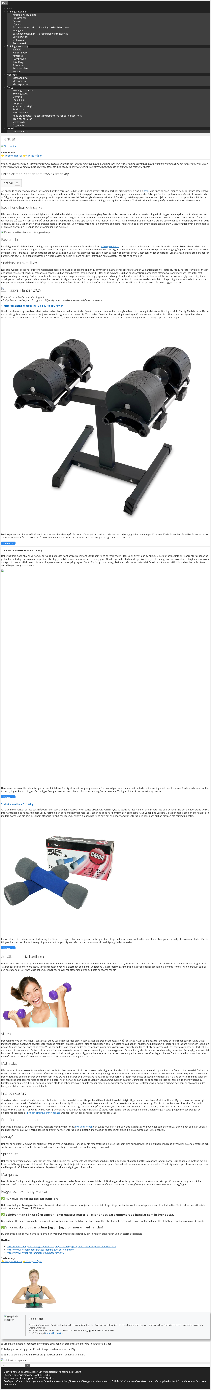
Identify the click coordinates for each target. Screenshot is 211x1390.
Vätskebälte (19, 122)
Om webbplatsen (47, 1371)
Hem (9, 8)
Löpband (17, 24)
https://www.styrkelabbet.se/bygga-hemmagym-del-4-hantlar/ (40, 1249)
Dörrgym (17, 96)
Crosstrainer (19, 17)
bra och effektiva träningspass (43, 1112)
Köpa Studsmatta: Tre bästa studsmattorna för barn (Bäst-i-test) (47, 115)
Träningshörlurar (22, 118)
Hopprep (17, 103)
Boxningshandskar (23, 90)
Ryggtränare (19, 58)
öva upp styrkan (84, 1126)
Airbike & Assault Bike (24, 14)
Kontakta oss (66, 1371)
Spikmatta (18, 65)
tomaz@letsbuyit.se (54, 1333)
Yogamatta (18, 125)
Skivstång (18, 62)
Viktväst (17, 71)
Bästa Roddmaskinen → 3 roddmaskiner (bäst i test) (40, 33)
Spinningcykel (20, 36)
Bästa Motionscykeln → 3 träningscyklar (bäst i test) (41, 27)
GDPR (47, 1375)
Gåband (17, 21)
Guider (8, 1375)
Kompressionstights (23, 106)
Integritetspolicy (23, 1375)
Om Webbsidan (21, 131)
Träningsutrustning (17, 46)
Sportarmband (20, 112)
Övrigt (10, 87)
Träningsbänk (20, 68)
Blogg (78, 1371)
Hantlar (17, 49)
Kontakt (11, 128)
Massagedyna (20, 77)
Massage (12, 74)
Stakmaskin (19, 40)
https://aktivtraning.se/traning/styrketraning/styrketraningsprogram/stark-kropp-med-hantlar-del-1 (61, 1246)
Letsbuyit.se (30, 1371)
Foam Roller (19, 99)
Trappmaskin (20, 43)
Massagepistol (20, 84)
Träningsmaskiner (17, 11)
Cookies (38, 1375)
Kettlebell (18, 55)
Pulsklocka (18, 109)
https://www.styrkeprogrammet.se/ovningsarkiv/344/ (35, 1252)
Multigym (18, 30)
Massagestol (19, 81)
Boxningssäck (20, 93)
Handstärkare (20, 52)
